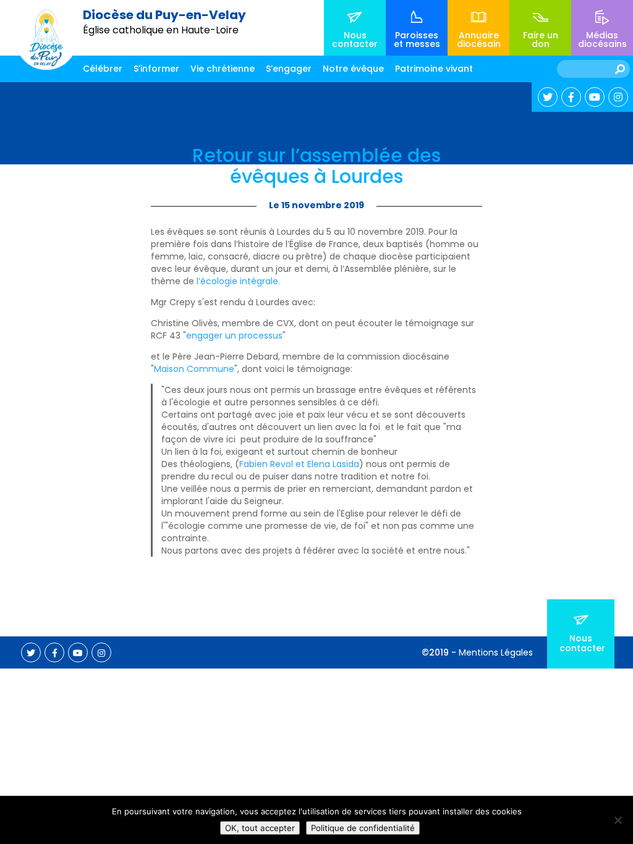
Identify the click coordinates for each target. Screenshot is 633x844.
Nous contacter (355, 39)
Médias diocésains (602, 39)
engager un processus (234, 335)
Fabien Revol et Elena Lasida (299, 464)
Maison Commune (194, 369)
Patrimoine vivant (434, 68)
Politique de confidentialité (363, 828)
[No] (617, 820)
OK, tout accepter (260, 828)
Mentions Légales (496, 652)
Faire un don (540, 39)
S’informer (156, 68)
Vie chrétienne (222, 68)
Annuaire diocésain (479, 39)
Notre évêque (353, 68)
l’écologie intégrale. (238, 281)
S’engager (289, 68)
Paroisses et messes (417, 39)
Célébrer (102, 68)
